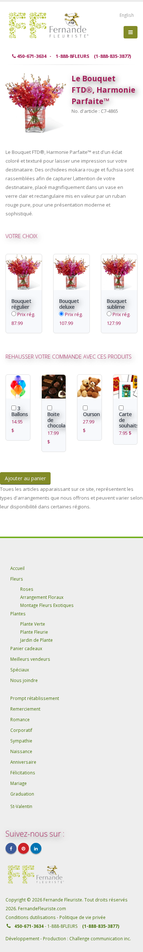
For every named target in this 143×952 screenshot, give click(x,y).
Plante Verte (32, 624)
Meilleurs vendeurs (30, 659)
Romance (20, 719)
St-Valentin (21, 806)
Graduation (22, 794)
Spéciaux (19, 670)
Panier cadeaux (26, 648)
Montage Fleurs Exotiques (47, 605)
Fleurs (16, 579)
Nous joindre (24, 680)
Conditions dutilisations (31, 917)
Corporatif (21, 730)
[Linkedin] (35, 848)
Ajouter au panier (25, 478)
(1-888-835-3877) (100, 926)
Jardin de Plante (36, 640)
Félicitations (22, 772)
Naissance (21, 751)
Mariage (18, 783)
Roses (26, 589)
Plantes (18, 613)
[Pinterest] (23, 848)
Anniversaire (23, 762)
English (127, 15)
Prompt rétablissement (34, 698)
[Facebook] (11, 848)
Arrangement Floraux (41, 597)
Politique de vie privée (82, 917)
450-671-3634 (29, 926)
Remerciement (25, 709)
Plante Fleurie (34, 632)
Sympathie (21, 741)
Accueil (17, 568)
